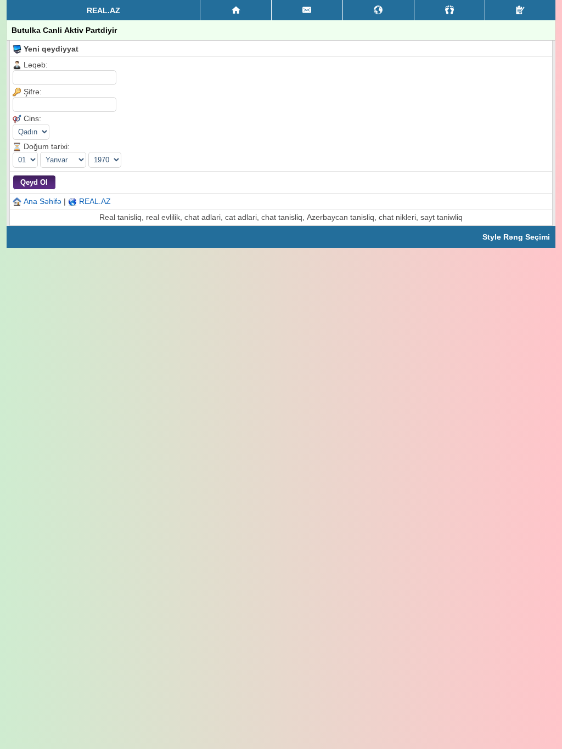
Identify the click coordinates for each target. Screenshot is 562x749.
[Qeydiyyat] (520, 10)
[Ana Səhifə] (235, 10)
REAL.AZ (95, 201)
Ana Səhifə (42, 201)
